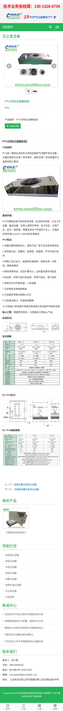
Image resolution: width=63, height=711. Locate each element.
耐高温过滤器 (12, 555)
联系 (8, 709)
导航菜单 (7, 27)
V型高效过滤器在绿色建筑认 (19, 634)
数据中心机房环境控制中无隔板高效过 (24, 628)
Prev (9, 66)
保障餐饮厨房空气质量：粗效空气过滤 (24, 621)
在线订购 (14, 126)
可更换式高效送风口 (16, 532)
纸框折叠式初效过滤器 (25, 484)
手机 (23, 709)
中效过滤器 (11, 567)
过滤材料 (9, 597)
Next (54, 66)
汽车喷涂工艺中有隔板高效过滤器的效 (24, 641)
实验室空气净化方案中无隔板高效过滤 (24, 614)
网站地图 (37, 696)
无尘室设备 (11, 591)
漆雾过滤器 (11, 579)
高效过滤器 (11, 561)
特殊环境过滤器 (13, 585)
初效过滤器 (11, 573)
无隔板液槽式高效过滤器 (26, 489)
